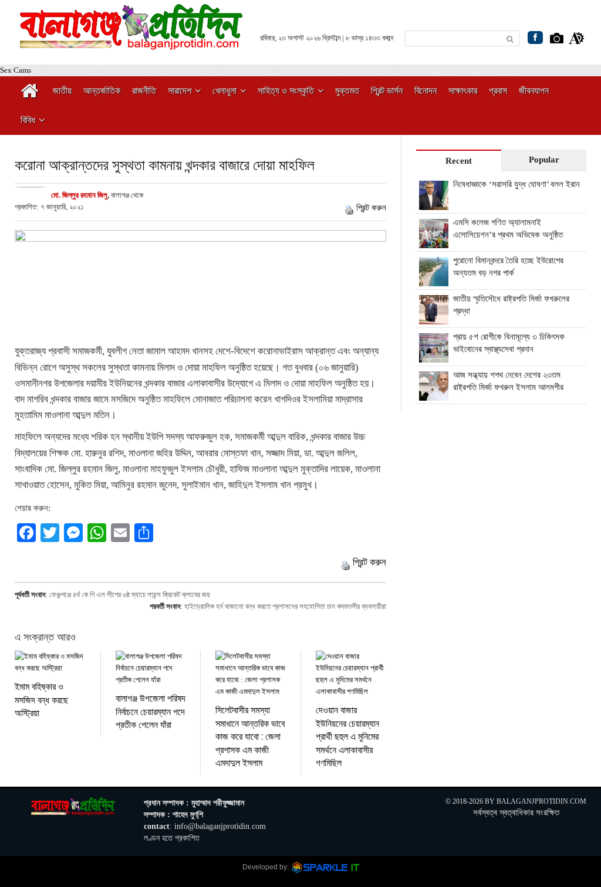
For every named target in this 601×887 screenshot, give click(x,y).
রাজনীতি (144, 91)
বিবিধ (28, 120)
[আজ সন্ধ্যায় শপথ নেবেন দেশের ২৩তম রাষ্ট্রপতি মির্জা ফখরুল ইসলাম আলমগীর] (433, 394)
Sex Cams (15, 70)
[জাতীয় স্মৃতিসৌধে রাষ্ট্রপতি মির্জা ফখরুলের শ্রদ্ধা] (433, 318)
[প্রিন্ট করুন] (349, 207)
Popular (544, 159)
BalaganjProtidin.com (541, 801)
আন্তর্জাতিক (101, 91)
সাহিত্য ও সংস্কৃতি (286, 91)
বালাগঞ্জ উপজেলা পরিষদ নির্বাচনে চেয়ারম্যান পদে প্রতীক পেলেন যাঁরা (150, 711)
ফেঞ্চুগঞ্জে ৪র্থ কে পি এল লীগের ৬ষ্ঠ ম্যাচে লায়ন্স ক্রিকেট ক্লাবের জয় (129, 594)
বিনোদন (425, 91)
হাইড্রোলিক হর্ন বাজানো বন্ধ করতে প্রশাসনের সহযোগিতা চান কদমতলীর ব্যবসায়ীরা (285, 606)
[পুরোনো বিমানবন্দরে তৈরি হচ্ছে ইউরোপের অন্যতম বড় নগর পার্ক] (433, 280)
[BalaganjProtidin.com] (132, 43)
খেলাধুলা (224, 91)
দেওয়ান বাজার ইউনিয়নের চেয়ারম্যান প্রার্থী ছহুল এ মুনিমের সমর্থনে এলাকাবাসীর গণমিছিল (347, 735)
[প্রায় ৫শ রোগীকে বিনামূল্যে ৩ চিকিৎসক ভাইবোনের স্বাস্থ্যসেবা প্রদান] (433, 356)
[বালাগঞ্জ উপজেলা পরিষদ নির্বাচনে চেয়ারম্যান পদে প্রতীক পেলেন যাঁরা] (151, 668)
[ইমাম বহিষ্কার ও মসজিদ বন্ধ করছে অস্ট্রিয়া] (50, 662)
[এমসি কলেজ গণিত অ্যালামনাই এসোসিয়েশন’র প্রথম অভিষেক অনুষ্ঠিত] (433, 241)
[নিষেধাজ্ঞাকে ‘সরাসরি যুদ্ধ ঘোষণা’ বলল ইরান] (433, 203)
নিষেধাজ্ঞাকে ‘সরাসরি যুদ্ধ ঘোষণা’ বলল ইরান (516, 184)
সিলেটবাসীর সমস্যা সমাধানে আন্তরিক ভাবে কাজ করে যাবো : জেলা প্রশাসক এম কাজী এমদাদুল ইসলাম (250, 735)
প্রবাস (498, 91)
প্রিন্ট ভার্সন (387, 91)
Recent (458, 160)
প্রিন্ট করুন (371, 207)
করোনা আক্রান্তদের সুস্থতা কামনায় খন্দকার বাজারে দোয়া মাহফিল (165, 164)
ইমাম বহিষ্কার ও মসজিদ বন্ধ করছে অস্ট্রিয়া (41, 699)
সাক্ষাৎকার (462, 91)
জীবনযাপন (534, 91)
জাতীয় (62, 91)
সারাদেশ (179, 91)
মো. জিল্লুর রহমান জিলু (79, 195)
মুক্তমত (347, 91)
